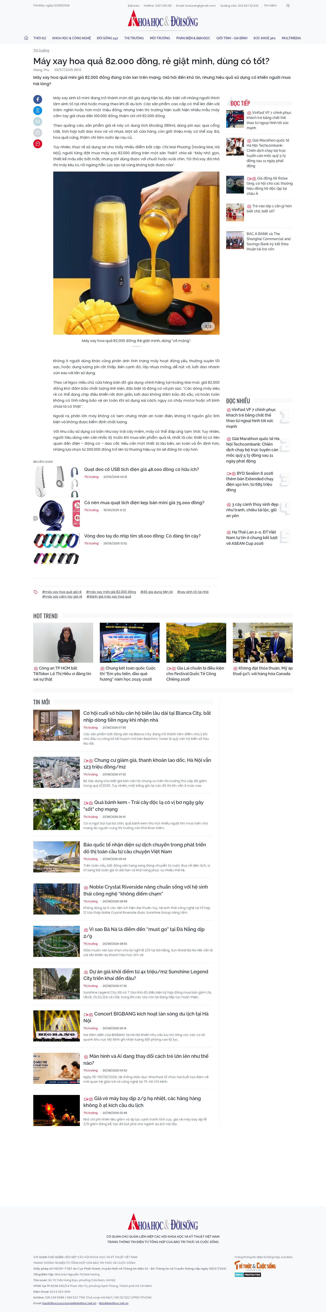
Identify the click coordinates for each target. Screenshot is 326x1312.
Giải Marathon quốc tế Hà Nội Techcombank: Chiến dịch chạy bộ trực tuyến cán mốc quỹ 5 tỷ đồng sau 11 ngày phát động (268, 153)
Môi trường (160, 38)
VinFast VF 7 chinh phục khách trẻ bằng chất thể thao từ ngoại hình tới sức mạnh (269, 120)
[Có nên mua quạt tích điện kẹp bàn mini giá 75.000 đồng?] (56, 515)
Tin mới (41, 701)
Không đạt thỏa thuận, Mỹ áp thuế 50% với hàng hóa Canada (263, 671)
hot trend (45, 615)
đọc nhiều (238, 400)
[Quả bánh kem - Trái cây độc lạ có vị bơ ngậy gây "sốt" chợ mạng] (56, 814)
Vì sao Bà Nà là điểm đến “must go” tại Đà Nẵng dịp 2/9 (144, 932)
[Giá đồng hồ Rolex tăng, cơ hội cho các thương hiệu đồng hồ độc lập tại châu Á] (235, 185)
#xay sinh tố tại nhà (192, 592)
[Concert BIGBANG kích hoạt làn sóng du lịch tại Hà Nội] (56, 1025)
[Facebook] (37, 99)
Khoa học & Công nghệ (71, 38)
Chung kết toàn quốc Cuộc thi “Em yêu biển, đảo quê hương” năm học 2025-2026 (128, 674)
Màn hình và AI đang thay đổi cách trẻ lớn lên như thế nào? (145, 1059)
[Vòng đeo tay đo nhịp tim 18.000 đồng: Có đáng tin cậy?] (56, 548)
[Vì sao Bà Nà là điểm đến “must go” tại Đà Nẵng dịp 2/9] (56, 941)
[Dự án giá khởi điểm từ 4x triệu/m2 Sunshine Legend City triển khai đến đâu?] (56, 983)
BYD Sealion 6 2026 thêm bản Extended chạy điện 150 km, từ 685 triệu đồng (249, 481)
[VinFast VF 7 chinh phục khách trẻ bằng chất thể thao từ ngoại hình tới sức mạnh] (235, 119)
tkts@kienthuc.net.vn (113, 1303)
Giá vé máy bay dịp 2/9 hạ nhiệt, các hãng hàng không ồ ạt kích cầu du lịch (142, 1101)
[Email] (37, 121)
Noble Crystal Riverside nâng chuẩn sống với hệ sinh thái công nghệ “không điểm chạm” (145, 890)
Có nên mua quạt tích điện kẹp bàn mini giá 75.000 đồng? (144, 502)
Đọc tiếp (240, 103)
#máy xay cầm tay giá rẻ (62, 596)
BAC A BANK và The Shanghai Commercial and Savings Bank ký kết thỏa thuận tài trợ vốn (269, 241)
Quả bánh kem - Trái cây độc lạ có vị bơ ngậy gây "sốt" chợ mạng (143, 805)
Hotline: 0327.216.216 (158, 6)
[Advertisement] (163, 1162)
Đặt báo (133, 6)
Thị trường (134, 38)
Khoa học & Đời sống (163, 18)
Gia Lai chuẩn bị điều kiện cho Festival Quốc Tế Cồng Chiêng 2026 (195, 674)
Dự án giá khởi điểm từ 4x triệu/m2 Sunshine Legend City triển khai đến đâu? (145, 975)
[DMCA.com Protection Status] (247, 1274)
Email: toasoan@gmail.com (196, 6)
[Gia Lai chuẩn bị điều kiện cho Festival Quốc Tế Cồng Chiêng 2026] (196, 643)
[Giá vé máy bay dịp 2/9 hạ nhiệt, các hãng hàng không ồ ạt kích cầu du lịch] (56, 1110)
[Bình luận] (37, 143)
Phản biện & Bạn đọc (193, 38)
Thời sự (39, 38)
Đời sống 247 (107, 38)
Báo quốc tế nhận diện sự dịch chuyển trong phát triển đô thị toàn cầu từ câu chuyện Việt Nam (144, 848)
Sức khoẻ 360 (264, 38)
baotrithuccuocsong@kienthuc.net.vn (69, 1303)
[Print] (37, 132)
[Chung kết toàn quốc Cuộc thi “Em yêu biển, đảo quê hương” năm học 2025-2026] (130, 643)
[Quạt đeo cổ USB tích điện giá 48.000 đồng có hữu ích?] (56, 481)
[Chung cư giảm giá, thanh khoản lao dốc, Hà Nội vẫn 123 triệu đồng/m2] (56, 772)
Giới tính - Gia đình (231, 38)
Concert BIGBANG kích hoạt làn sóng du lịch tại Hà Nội (145, 1017)
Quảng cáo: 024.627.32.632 (239, 6)
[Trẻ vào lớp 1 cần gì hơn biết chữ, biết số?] (235, 212)
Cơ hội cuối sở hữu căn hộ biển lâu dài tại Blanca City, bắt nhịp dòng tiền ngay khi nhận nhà (147, 716)
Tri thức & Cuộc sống (255, 1265)
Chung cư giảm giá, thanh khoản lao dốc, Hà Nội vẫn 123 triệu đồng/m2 (147, 763)
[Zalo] (37, 110)
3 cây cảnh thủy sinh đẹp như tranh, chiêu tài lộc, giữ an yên (252, 510)
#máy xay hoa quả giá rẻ (62, 592)
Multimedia (291, 38)
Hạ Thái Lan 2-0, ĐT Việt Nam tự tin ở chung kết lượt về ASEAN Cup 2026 (252, 537)
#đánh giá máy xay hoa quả (108, 596)
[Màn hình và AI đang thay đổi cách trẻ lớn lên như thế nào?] (56, 1068)
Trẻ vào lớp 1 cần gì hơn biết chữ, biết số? (269, 208)
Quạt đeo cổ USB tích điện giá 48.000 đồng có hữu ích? (141, 469)
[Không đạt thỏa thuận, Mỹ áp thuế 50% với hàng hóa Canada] (263, 643)
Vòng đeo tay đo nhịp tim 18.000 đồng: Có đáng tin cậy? (142, 536)
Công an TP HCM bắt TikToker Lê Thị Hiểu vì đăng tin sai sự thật (62, 674)
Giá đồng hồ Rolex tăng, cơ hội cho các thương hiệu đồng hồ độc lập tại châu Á (270, 186)
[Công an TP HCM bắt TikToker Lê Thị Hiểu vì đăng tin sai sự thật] (63, 643)
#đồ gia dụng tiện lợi (156, 592)
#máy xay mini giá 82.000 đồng (111, 592)
